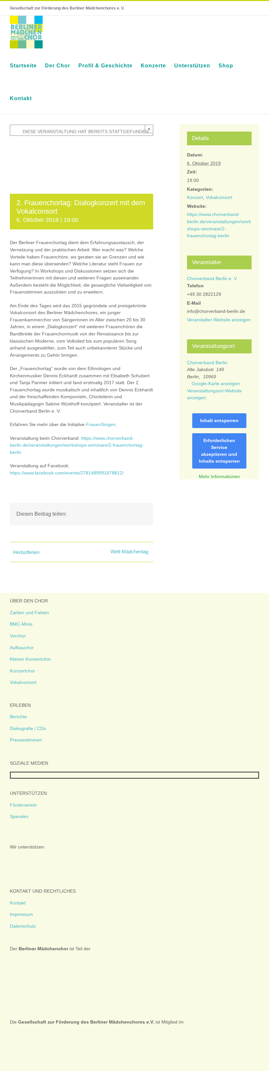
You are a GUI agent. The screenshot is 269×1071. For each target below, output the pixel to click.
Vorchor (18, 635)
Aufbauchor (22, 647)
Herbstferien (26, 552)
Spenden (19, 816)
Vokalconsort (219, 197)
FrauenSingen (100, 424)
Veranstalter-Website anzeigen (219, 319)
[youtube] (34, 775)
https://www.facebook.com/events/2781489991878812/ (67, 472)
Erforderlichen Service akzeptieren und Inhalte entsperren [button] (219, 451)
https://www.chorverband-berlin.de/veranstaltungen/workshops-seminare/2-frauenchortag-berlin (77, 445)
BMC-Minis (21, 624)
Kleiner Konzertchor (30, 659)
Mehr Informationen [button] (219, 476)
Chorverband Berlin (207, 362)
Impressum (21, 914)
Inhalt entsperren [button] (219, 420)
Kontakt (18, 902)
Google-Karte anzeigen (216, 383)
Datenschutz (23, 926)
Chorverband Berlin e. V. (212, 278)
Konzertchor (22, 670)
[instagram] (23, 775)
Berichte (18, 716)
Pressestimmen (26, 739)
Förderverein (23, 805)
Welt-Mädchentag (129, 551)
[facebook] (13, 775)
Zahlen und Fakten (29, 612)
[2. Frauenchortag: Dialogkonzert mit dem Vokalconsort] (81, 145)
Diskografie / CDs (28, 728)
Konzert (195, 197)
